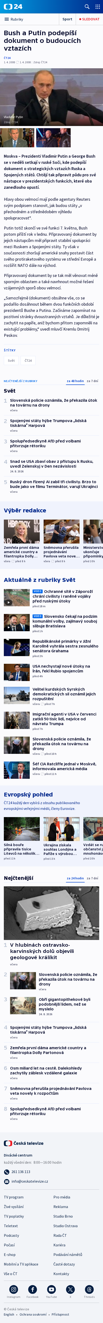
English (9, 1314)
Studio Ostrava (65, 1225)
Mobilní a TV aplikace (21, 1264)
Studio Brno (63, 1216)
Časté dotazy (64, 1264)
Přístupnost (60, 1314)
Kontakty (61, 1273)
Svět (11, 360)
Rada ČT (60, 1235)
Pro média (61, 1197)
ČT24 (7, 58)
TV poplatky (14, 1216)
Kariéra (59, 1245)
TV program (13, 1197)
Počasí (9, 1245)
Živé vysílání (13, 1206)
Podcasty (11, 1235)
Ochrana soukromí (33, 1314)
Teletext (11, 1225)
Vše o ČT (10, 1273)
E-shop (10, 1254)
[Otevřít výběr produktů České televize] (97, 6)
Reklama (60, 1206)
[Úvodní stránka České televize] (24, 1143)
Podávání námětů (67, 1254)
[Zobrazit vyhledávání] (87, 6)
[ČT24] (13, 7)
